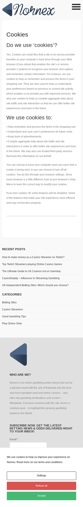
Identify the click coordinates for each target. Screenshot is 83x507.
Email (14, 439)
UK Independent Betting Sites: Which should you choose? (35, 285)
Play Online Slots (12, 323)
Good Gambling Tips (14, 316)
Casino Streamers (12, 309)
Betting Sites (9, 302)
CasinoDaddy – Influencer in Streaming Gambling (31, 278)
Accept (42, 495)
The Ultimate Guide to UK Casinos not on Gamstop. (31, 271)
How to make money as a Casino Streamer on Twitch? (33, 257)
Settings (41, 475)
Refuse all (41, 485)
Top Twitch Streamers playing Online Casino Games (32, 264)
